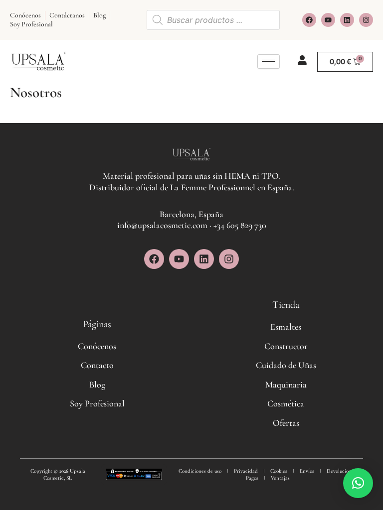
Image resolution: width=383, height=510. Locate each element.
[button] (358, 483)
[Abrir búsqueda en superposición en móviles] (213, 20)
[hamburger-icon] (268, 61)
